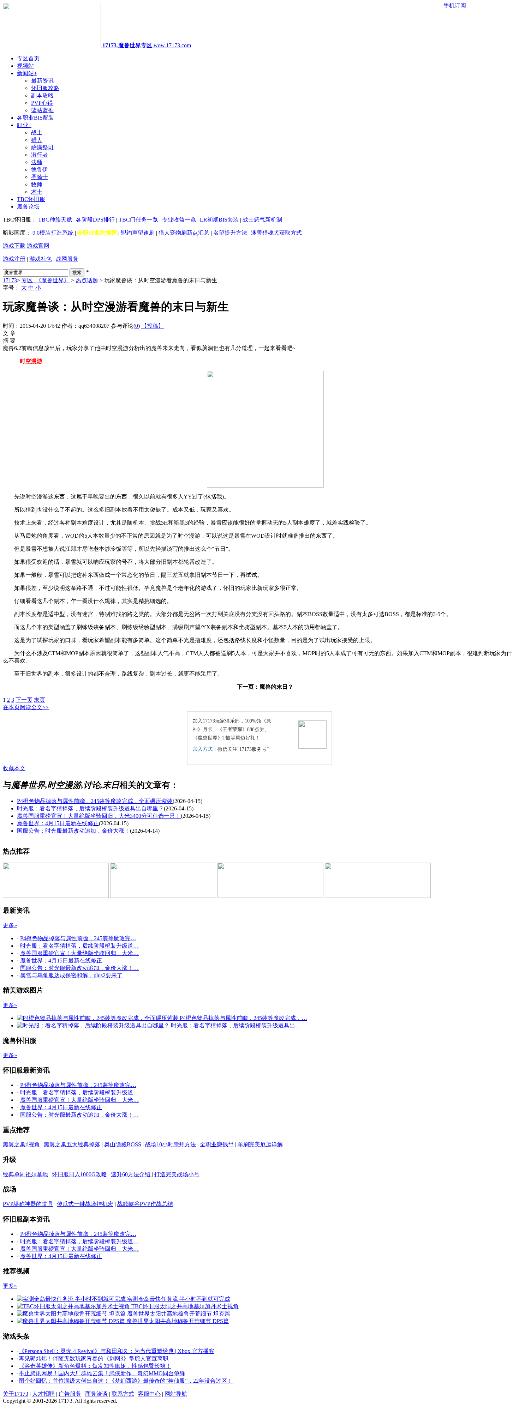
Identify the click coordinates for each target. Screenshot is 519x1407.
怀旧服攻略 (45, 88)
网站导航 (176, 1394)
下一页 (24, 700)
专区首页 (28, 58)
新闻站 (27, 73)
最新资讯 (42, 81)
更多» (10, 925)
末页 (39, 700)
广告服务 (70, 1394)
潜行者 (39, 155)
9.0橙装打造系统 (52, 233)
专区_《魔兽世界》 (46, 280)
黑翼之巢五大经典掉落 (72, 1144)
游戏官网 (38, 246)
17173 (10, 280)
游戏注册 (14, 259)
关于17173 (15, 1394)
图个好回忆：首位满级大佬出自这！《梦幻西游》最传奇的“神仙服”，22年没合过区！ (126, 1381)
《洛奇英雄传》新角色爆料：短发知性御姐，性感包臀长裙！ (95, 1366)
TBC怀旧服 (31, 199)
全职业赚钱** (217, 1144)
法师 (36, 162)
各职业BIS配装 (35, 118)
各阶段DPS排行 (95, 220)
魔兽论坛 (28, 207)
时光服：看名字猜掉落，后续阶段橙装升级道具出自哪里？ (90, 808)
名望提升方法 (230, 233)
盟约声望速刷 (138, 233)
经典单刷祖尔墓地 (25, 1174)
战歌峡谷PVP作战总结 (145, 1204)
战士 (36, 132)
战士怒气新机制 (262, 220)
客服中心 (149, 1394)
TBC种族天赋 (55, 220)
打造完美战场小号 (176, 1174)
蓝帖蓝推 (42, 110)
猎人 (36, 140)
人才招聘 (43, 1394)
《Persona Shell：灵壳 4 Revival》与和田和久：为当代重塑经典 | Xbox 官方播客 (116, 1351)
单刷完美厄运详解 (260, 1144)
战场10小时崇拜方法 (170, 1144)
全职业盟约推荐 (97, 233)
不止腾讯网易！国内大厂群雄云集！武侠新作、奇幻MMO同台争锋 (102, 1373)
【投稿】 (152, 326)
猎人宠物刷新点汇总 (184, 233)
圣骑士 (39, 177)
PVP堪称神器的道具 (28, 1204)
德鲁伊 (39, 170)
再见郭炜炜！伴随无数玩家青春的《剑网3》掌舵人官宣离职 (93, 1358)
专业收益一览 (179, 220)
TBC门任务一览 (138, 220)
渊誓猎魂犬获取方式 (276, 233)
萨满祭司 (42, 147)
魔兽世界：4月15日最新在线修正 (58, 823)
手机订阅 (454, 5)
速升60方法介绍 (131, 1174)
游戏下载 (14, 246)
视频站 (25, 66)
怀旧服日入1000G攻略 (79, 1174)
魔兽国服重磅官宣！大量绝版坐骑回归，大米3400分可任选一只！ (99, 816)
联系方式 (123, 1394)
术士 (36, 192)
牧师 (36, 184)
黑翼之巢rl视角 (21, 1144)
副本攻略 (42, 95)
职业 (24, 125)
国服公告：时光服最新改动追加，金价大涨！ (73, 831)
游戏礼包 (40, 259)
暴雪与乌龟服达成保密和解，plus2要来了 (71, 975)
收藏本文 (14, 768)
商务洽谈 (96, 1394)
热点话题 (87, 280)
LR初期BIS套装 (219, 220)
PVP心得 (42, 103)
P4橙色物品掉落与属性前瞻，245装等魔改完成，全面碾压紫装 (95, 801)
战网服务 (67, 259)
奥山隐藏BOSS (122, 1144)
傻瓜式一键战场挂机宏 (85, 1204)
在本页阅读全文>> (26, 707)
